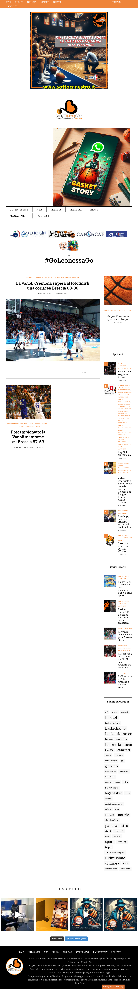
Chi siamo (19, 2)
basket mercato (112, 723)
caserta (108, 755)
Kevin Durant (110, 777)
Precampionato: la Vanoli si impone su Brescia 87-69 (28, 436)
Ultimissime (19, 209)
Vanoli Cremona (72, 277)
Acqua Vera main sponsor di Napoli (118, 318)
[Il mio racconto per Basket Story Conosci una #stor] (86, 914)
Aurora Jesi (123, 397)
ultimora (112, 863)
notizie (123, 815)
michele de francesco (113, 804)
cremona (119, 755)
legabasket (113, 793)
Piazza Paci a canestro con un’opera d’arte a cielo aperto (125, 589)
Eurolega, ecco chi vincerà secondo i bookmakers (125, 521)
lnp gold (108, 798)
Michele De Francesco (58, 293)
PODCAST (43, 215)
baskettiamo (115, 728)
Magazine (17, 215)
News (94, 209)
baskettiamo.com (120, 734)
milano (108, 809)
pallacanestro (116, 825)
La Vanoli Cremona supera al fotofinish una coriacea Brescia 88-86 (52, 285)
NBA (39, 209)
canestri (123, 750)
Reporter (45, 2)
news (109, 815)
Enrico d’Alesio (111, 760)
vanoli (125, 863)
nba (117, 809)
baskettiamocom (116, 739)
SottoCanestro (42, 424)
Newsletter (13, 6)
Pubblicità (32, 2)
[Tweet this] (91, 372)
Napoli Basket (121, 310)
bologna (109, 749)
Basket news (109, 310)
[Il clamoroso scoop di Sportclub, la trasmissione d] (17, 914)
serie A (117, 836)
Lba (126, 782)
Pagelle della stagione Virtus (125, 374)
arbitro (114, 712)
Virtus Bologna (124, 368)
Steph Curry (122, 842)
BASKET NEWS (82, 952)
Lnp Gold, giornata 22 (124, 453)
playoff (108, 831)
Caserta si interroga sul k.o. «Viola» (123, 547)
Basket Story (123, 601)
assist (124, 712)
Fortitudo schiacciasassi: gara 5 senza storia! (126, 636)
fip (122, 760)
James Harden (110, 771)
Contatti (57, 2)
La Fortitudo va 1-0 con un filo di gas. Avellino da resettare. (125, 661)
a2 (106, 712)
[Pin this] (98, 372)
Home (8, 2)
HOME (21, 952)
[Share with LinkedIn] (94, 372)
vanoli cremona (111, 869)
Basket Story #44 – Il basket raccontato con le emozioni (124, 616)
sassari (107, 836)
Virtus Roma (125, 868)
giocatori (111, 766)
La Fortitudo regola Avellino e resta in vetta (125, 682)
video (120, 475)
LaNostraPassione (112, 782)
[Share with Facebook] (88, 372)
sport (109, 842)
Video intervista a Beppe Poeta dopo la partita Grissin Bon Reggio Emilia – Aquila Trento (125, 490)
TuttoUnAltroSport (115, 852)
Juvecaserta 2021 (125, 538)
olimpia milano (111, 820)
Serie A (56, 209)
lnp (128, 793)
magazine (122, 604)
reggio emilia (119, 831)
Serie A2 (76, 209)
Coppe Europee (124, 513)
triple (108, 847)
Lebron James (111, 787)
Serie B (121, 540)
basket (111, 717)
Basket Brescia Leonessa (36, 277)
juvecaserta (124, 771)
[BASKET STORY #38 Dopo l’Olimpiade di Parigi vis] (52, 914)
